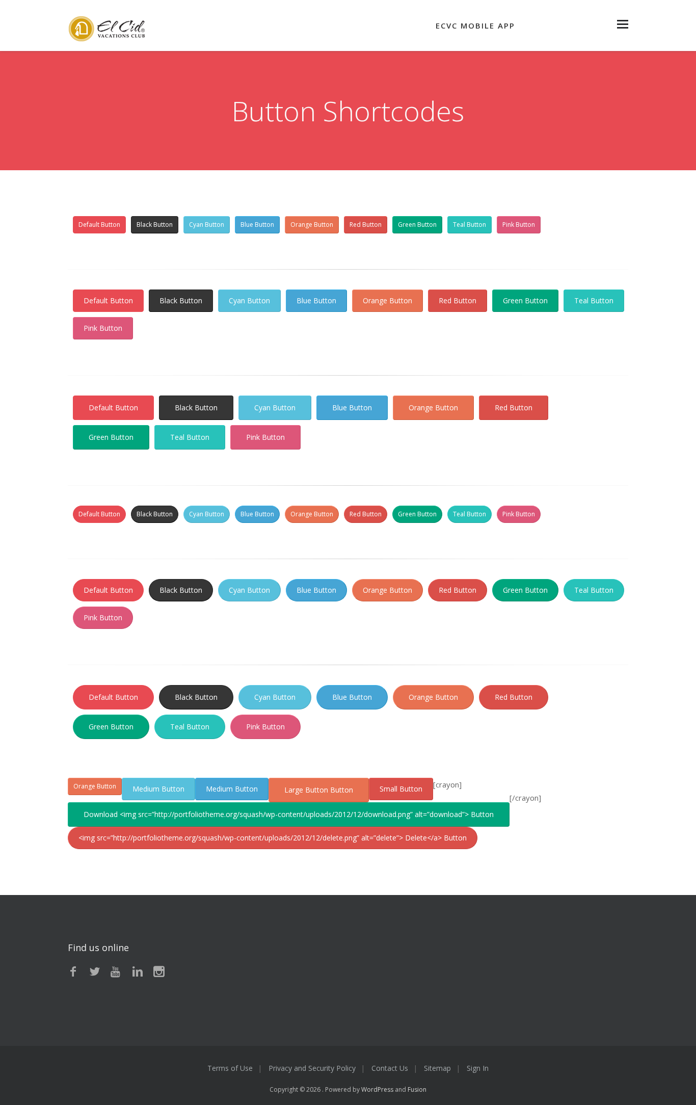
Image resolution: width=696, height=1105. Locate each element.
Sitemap (437, 1068)
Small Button (401, 789)
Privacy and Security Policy (312, 1068)
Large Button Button (318, 790)
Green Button (417, 224)
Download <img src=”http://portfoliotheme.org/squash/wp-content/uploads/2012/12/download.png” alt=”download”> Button (289, 814)
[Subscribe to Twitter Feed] (94, 972)
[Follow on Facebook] (73, 972)
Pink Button (518, 224)
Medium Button (158, 789)
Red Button (366, 224)
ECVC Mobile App (475, 25)
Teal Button (469, 224)
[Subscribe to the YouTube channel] (116, 972)
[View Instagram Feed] (159, 972)
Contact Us (389, 1068)
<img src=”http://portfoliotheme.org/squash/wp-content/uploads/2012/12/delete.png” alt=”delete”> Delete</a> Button (272, 838)
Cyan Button (206, 224)
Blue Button (257, 224)
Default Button (99, 224)
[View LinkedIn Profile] (137, 972)
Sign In (478, 1068)
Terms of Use (230, 1068)
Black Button (155, 224)
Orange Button (311, 224)
